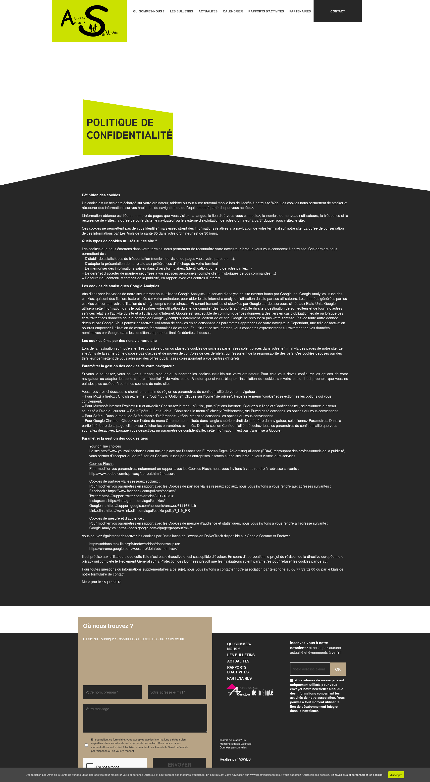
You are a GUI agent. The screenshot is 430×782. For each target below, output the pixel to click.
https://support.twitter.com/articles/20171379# (137, 495)
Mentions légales (230, 743)
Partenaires (300, 11)
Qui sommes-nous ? (148, 11)
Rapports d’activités (266, 11)
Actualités (208, 11)
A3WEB (245, 759)
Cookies (246, 743)
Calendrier (233, 11)
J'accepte (396, 775)
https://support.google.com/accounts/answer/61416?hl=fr (151, 505)
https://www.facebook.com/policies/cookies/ (142, 490)
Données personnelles (233, 747)
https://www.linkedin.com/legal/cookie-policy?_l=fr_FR (148, 510)
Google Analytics (191, 293)
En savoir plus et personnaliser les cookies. (357, 775)
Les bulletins (181, 11)
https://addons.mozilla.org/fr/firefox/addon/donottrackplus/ (134, 543)
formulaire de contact (107, 574)
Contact (337, 11)
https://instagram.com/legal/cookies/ (136, 500)
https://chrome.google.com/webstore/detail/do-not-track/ (133, 548)
